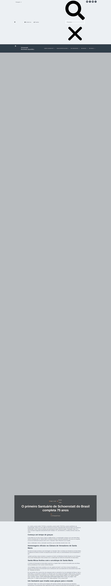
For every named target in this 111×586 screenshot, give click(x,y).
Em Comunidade (74, 48)
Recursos (91, 48)
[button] (75, 10)
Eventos (60, 500)
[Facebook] (87, 2)
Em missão (83, 48)
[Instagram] (96, 2)
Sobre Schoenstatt (49, 48)
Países (60, 502)
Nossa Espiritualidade (62, 48)
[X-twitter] (90, 2)
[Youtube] (93, 2)
